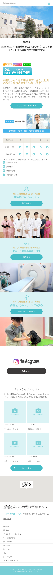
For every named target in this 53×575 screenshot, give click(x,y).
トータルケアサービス (26, 311)
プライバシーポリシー (10, 561)
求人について (7, 549)
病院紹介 (26, 257)
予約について (11, 175)
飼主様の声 (6, 545)
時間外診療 (10, 171)
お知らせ (6, 553)
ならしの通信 (7, 542)
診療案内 (6, 526)
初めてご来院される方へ (26, 106)
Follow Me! (26, 371)
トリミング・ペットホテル (12, 534)
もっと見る (26, 468)
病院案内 (6, 530)
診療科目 (10, 167)
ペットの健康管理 (9, 538)
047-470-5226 (13, 514)
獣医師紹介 (26, 203)
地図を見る (7, 519)
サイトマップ (7, 557)
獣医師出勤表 (11, 162)
